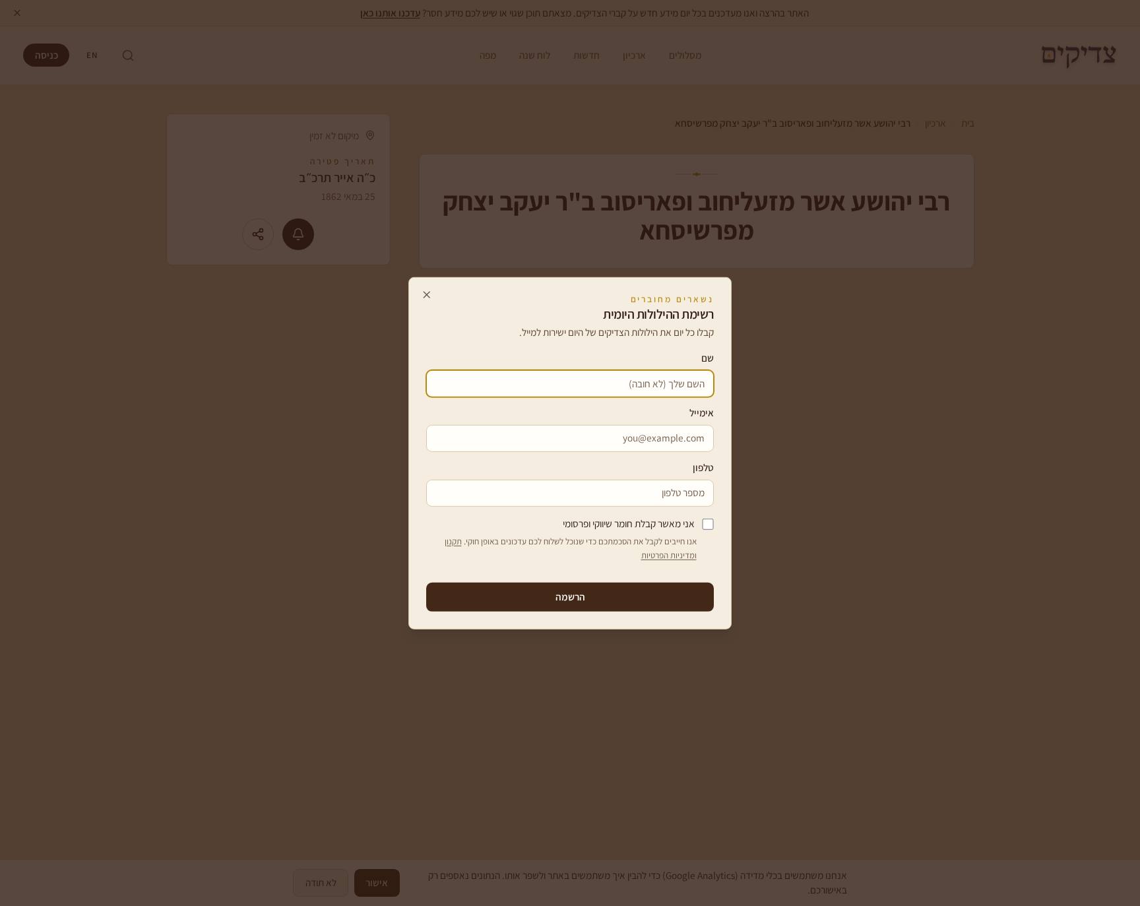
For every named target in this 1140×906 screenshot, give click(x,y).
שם (707, 357)
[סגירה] (427, 295)
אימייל (701, 412)
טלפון (703, 467)
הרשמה (570, 596)
